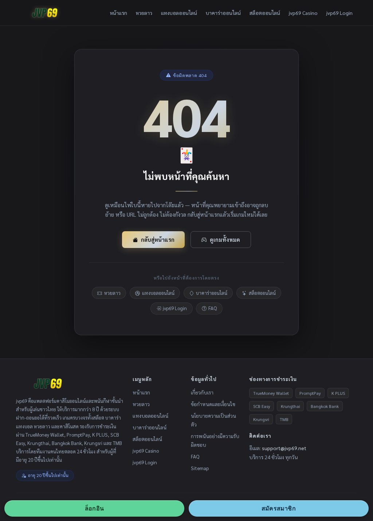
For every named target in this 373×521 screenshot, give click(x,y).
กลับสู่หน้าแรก (157, 239)
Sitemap (200, 468)
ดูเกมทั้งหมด (225, 239)
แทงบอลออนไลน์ (179, 12)
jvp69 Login (339, 12)
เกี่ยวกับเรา (202, 392)
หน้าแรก (118, 12)
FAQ (212, 308)
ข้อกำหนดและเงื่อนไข (213, 404)
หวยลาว (144, 12)
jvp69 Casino (303, 12)
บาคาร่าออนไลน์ (223, 12)
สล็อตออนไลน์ (265, 12)
